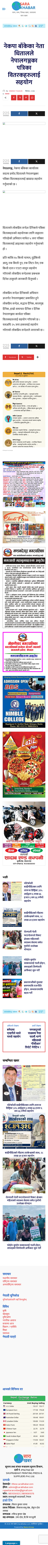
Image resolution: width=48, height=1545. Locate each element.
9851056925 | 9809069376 (21, 1494)
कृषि (4, 1310)
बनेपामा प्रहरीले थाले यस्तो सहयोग (14, 1033)
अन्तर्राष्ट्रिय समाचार (12, 1284)
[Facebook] (13, 97)
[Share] (19, 113)
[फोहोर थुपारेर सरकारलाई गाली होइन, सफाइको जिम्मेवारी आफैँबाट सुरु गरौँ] (12, 965)
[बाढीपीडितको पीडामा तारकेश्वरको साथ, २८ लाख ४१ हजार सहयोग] (12, 917)
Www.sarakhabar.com (22, 1484)
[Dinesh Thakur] (4, 91)
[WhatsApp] (32, 97)
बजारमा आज (8, 1323)
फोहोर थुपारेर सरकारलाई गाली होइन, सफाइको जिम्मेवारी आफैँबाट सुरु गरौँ (34, 965)
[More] (37, 357)
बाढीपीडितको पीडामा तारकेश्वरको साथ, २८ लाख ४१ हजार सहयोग (34, 916)
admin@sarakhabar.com (21, 1487)
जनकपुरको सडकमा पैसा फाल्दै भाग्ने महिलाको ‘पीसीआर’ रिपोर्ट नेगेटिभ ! (33, 1038)
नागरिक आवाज (9, 1320)
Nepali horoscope (8, 450)
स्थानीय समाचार (10, 1278)
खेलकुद (6, 1314)
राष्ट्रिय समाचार (10, 1281)
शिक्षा (5, 1330)
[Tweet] (36, 113)
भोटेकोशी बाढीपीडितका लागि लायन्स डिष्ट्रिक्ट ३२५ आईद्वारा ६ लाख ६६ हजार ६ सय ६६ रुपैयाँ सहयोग (33, 892)
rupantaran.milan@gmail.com (17, 1490)
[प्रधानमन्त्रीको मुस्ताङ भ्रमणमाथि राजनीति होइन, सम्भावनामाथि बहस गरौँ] (12, 988)
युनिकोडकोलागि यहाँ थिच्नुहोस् (15, 1299)
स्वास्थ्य (6, 1333)
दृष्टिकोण (7, 1317)
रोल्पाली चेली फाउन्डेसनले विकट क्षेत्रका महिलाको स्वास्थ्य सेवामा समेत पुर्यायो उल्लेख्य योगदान (33, 941)
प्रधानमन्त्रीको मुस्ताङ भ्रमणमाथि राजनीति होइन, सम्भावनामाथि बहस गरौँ (33, 987)
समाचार (7, 94)
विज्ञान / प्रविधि (9, 1326)
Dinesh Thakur (15, 91)
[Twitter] (20, 97)
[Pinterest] (26, 97)
